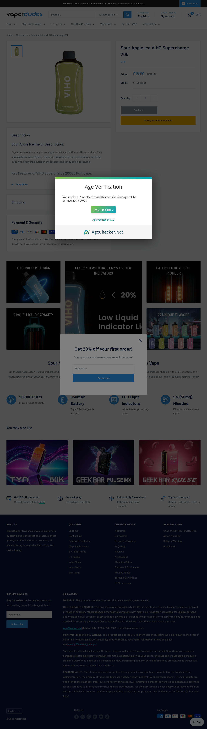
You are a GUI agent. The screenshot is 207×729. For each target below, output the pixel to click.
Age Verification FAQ (103, 219)
